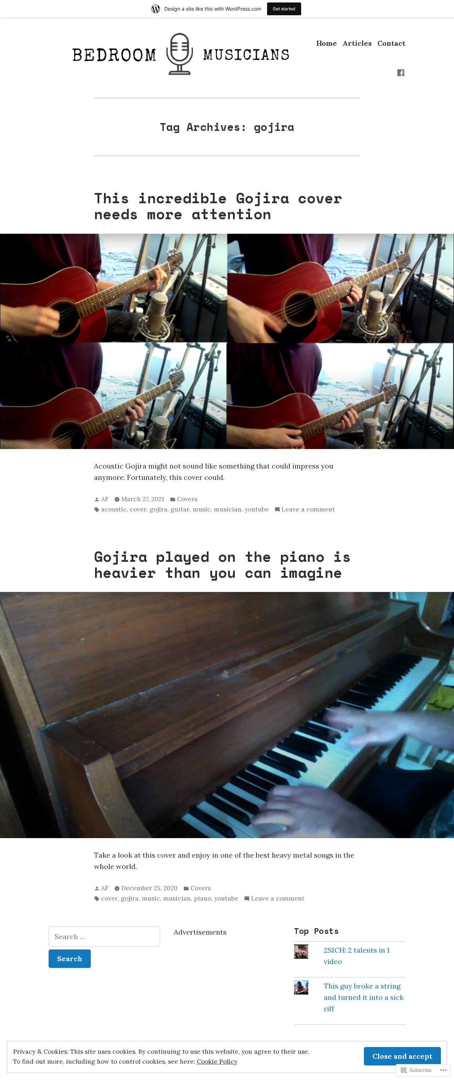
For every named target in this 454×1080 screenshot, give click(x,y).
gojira (158, 509)
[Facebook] (400, 72)
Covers (187, 499)
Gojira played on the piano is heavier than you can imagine (222, 564)
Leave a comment (308, 510)
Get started (284, 8)
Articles (357, 43)
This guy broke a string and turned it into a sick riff (364, 997)
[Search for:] (104, 936)
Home (326, 43)
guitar (180, 509)
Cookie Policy (217, 1061)
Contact (391, 43)
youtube (257, 509)
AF (105, 499)
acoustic (114, 509)
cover (138, 509)
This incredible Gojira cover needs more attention (218, 206)
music (202, 509)
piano (202, 898)
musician (228, 509)
